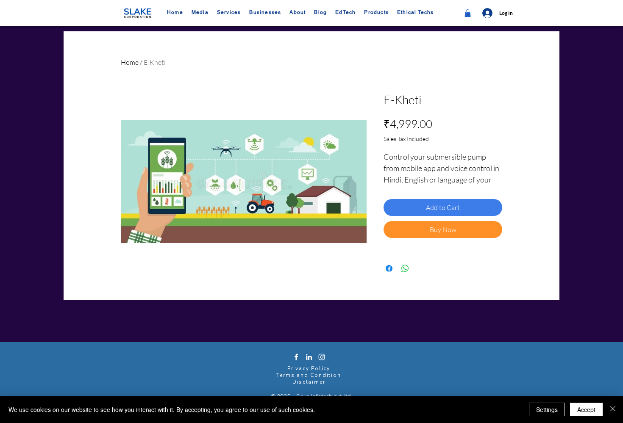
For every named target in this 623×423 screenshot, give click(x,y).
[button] (265, 12)
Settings (547, 409)
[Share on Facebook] (389, 268)
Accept (586, 409)
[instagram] (321, 357)
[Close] (613, 409)
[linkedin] (309, 357)
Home (130, 62)
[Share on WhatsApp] (405, 268)
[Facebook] (296, 357)
